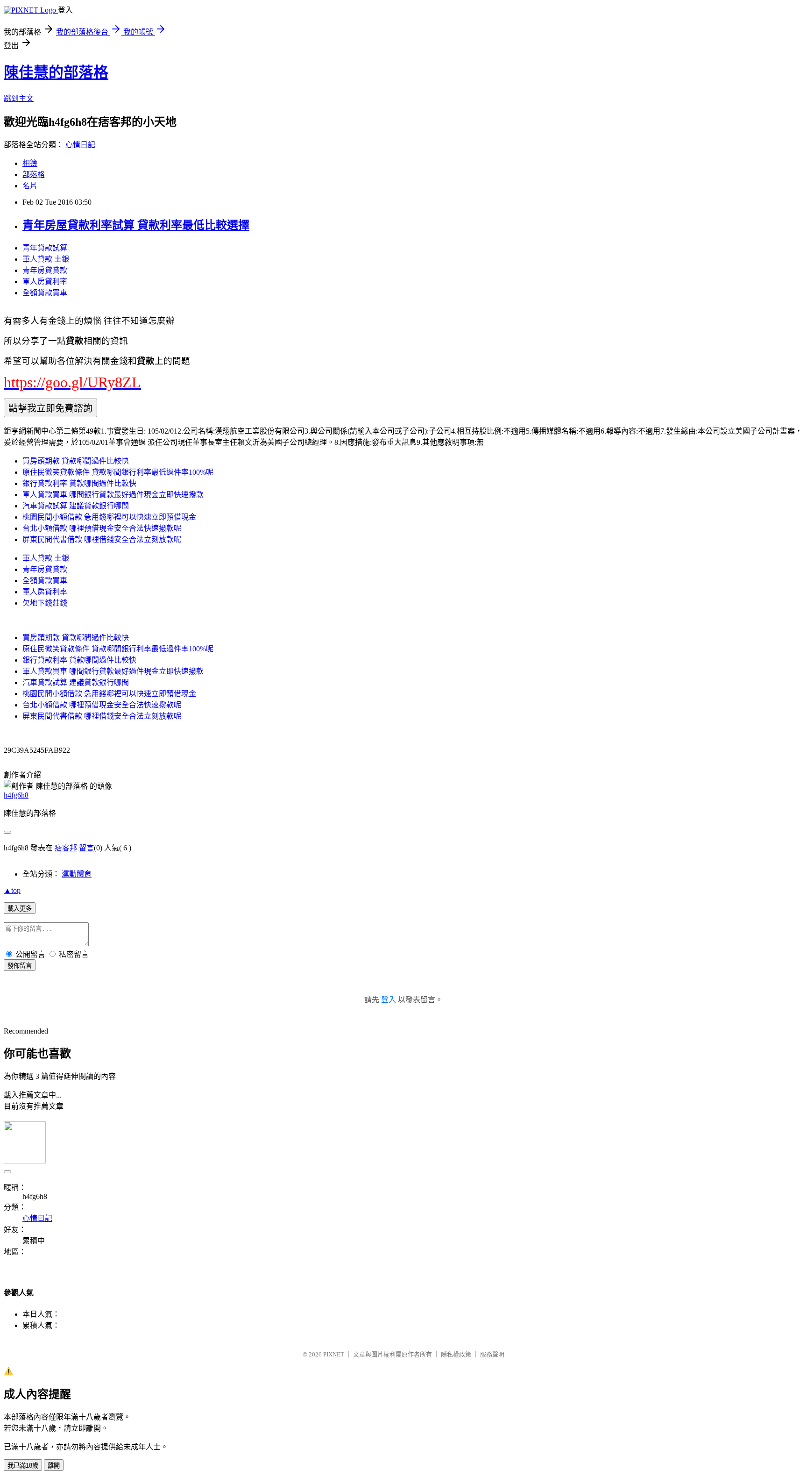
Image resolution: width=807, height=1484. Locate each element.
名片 (29, 186)
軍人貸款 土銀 (45, 259)
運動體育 (77, 874)
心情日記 (80, 145)
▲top (12, 890)
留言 (86, 848)
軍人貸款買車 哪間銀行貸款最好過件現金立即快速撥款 (113, 495)
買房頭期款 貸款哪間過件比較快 (75, 461)
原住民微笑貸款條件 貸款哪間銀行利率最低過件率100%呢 (117, 472)
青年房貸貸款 (44, 270)
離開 (54, 1465)
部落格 (33, 174)
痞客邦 (66, 848)
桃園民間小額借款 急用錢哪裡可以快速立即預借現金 (109, 517)
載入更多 (19, 908)
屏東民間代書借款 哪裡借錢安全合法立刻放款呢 (101, 539)
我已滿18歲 (22, 1465)
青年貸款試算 (44, 248)
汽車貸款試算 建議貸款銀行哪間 (75, 506)
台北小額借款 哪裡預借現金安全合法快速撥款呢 (101, 528)
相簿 (29, 163)
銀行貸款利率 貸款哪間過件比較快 (79, 483)
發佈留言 (19, 965)
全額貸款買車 (44, 293)
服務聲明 (492, 1354)
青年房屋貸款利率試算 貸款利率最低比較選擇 (135, 225)
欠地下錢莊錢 (44, 603)
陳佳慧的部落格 (56, 72)
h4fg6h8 (16, 795)
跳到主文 (19, 98)
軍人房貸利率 (44, 281)
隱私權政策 (456, 1354)
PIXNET (333, 1354)
